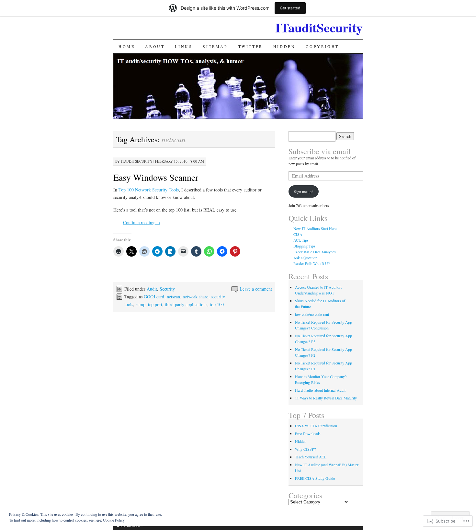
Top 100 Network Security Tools (149, 190)
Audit (152, 289)
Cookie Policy (114, 520)
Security (167, 289)
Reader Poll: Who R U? (311, 263)
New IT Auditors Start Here (314, 228)
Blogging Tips (304, 245)
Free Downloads (308, 433)
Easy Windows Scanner (155, 177)
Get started (290, 8)
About (154, 46)
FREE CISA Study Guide (315, 478)
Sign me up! (303, 191)
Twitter (250, 46)
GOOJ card (154, 297)
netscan (173, 297)
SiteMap (215, 46)
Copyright (322, 46)
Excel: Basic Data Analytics (314, 251)
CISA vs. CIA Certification (316, 425)
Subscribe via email (320, 151)
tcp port (155, 304)
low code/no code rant (312, 314)
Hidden (284, 46)
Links (183, 46)
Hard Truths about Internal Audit (320, 390)
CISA (297, 234)
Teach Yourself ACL (310, 456)
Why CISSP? (305, 449)
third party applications (186, 304)
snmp (140, 304)
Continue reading (141, 222)
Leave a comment (256, 289)
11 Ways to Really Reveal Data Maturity (326, 397)
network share (195, 297)
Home (127, 46)
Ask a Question (305, 257)
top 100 (217, 304)
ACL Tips (301, 240)
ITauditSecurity (319, 27)
